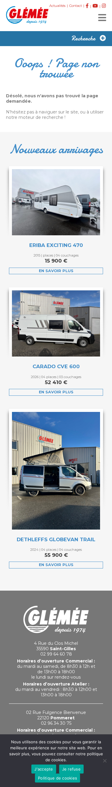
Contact (75, 6)
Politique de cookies (57, 778)
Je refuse (71, 769)
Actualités (57, 6)
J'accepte (43, 769)
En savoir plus (56, 271)
